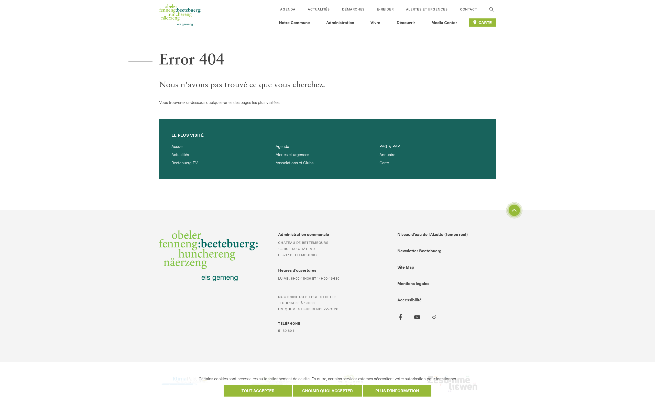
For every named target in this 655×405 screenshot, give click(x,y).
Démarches (353, 9)
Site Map (405, 267)
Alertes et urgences (427, 9)
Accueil (177, 146)
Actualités (319, 9)
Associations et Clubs (294, 163)
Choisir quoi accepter (327, 390)
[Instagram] (434, 317)
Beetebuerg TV (184, 163)
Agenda (288, 9)
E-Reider (385, 9)
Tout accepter (258, 390)
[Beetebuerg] (180, 17)
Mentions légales (413, 283)
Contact (468, 9)
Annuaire (387, 154)
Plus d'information (397, 390)
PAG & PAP (389, 146)
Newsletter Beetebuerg (419, 251)
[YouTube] (417, 317)
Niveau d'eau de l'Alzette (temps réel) (432, 234)
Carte (384, 163)
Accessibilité (409, 300)
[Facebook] (400, 317)
